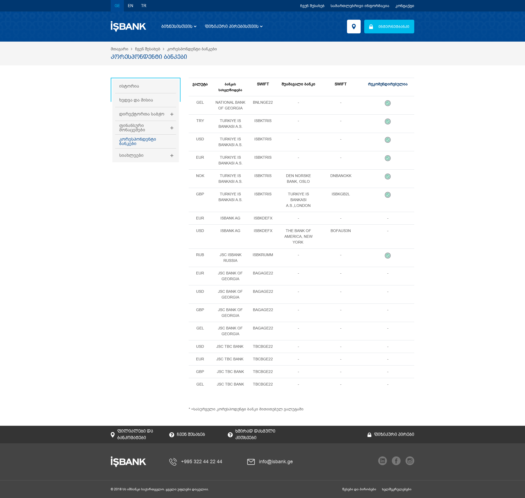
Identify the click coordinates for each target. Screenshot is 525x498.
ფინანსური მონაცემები (132, 128)
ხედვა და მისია (136, 100)
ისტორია (129, 86)
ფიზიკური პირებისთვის (232, 26)
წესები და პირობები (359, 489)
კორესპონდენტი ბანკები (137, 141)
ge (117, 6)
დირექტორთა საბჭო (141, 114)
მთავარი (119, 49)
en (130, 6)
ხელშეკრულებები (397, 489)
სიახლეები (131, 155)
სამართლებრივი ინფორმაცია (360, 5)
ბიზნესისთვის (176, 26)
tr (143, 6)
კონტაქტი (404, 5)
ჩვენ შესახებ (312, 5)
